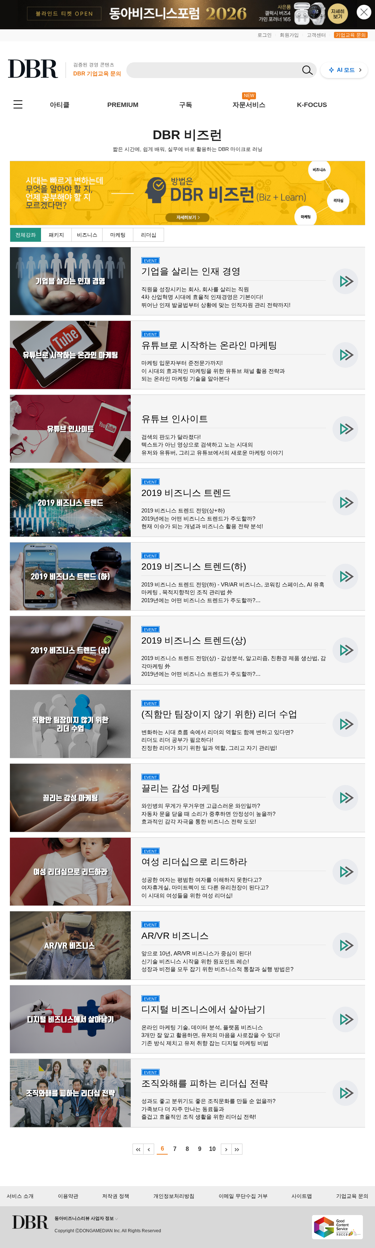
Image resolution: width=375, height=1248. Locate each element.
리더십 (148, 235)
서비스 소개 (20, 1196)
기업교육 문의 (351, 35)
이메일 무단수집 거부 (243, 1196)
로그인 (264, 35)
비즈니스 (87, 235)
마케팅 (118, 235)
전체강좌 (25, 235)
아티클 (60, 104)
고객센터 (316, 35)
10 (212, 1149)
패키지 (56, 235)
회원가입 (289, 35)
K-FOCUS (312, 104)
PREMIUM (122, 104)
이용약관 (68, 1196)
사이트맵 (302, 1196)
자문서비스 (249, 104)
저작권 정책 (115, 1196)
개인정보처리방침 (173, 1196)
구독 (185, 104)
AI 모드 (346, 70)
